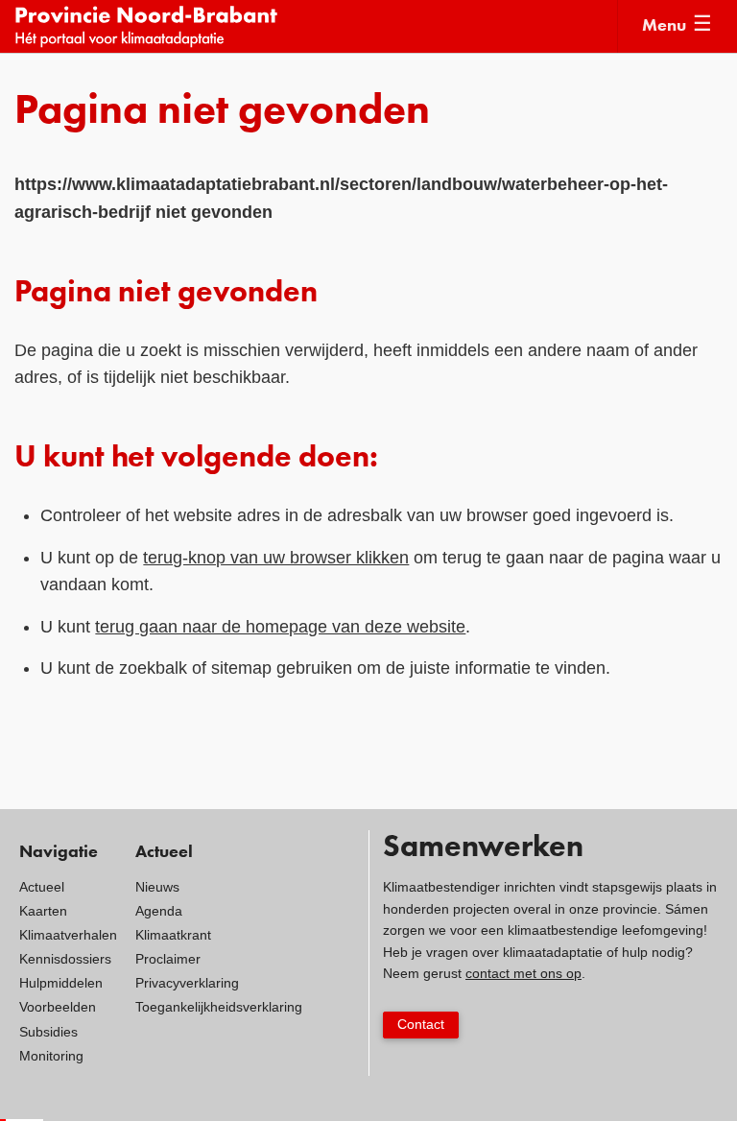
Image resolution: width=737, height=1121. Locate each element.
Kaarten (43, 910)
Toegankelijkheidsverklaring (218, 1006)
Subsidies (48, 1031)
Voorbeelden (57, 1006)
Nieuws (157, 886)
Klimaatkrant (173, 934)
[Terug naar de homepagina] (315, 26)
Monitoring (51, 1055)
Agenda (158, 910)
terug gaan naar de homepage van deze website (280, 626)
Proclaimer (168, 958)
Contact (420, 1024)
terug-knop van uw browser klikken (276, 557)
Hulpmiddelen (61, 982)
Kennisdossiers (65, 958)
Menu (664, 26)
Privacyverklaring (187, 982)
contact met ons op (523, 973)
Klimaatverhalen (68, 934)
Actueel (41, 886)
